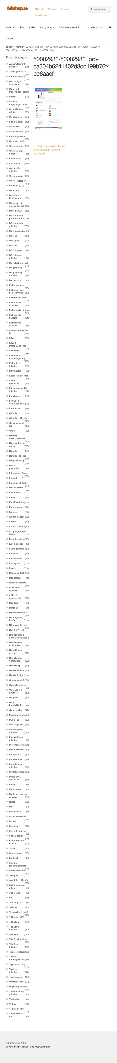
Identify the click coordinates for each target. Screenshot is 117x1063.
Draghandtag (15, 267)
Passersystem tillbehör (16, 731)
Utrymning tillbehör (18, 986)
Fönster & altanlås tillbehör (18, 389)
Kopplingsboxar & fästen (18, 533)
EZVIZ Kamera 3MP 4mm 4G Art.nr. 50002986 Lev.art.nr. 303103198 (57, 46)
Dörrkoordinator (17, 230)
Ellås (11, 338)
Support (10, 38)
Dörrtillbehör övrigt (18, 262)
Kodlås (12, 521)
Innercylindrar (16, 487)
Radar (12, 784)
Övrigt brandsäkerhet (16, 704)
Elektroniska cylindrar (15, 304)
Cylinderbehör (16, 145)
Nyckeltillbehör (16, 670)
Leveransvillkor (13, 1046)
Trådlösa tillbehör (13, 945)
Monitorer (14, 602)
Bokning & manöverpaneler (17, 90)
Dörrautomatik (16, 210)
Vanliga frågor (47, 27)
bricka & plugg (16, 121)
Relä (11, 806)
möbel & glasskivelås (15, 596)
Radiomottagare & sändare (18, 795)
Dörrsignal (14, 240)
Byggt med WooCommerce (37, 1046)
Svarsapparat (15, 902)
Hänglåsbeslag (16, 460)
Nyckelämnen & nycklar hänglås (17, 636)
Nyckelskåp (15, 665)
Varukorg (64, 9)
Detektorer (14, 190)
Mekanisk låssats (17, 582)
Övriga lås (14, 697)
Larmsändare (15, 558)
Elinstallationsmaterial (19, 332)
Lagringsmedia (16, 548)
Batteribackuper (17, 76)
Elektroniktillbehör (18, 297)
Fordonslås (14, 408)
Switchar (13, 907)
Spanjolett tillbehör (18, 880)
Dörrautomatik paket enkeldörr (17, 217)
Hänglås (13, 450)
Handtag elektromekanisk (17, 437)
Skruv (12, 848)
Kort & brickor (16, 543)
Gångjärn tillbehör (18, 418)
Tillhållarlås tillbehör (15, 928)
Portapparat (15, 754)
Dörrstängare (15, 250)
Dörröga (13, 235)
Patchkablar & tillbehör (16, 738)
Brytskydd (14, 126)
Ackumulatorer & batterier (17, 65)
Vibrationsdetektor (16, 1015)
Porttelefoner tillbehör (15, 765)
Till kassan (52, 9)
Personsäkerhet (17, 744)
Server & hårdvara (18, 830)
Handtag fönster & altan (17, 444)
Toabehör (14, 934)
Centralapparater (17, 136)
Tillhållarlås (15, 921)
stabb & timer (15, 892)
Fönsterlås (14, 395)
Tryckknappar (16, 976)
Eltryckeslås (15, 370)
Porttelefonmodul (17, 771)
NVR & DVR (14, 629)
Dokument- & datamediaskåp (16, 204)
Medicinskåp (15, 577)
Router (12, 821)
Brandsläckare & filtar (16, 111)
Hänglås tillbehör (17, 455)
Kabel (12, 497)
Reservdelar (15, 811)
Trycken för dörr (17, 964)
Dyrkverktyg (15, 280)
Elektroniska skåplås (15, 324)
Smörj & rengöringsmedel (17, 864)
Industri (13, 478)
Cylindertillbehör (17, 180)
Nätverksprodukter (18, 612)
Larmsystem (15, 563)
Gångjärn (13, 413)
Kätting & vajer (16, 516)
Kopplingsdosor (17, 539)
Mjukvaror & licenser (15, 589)
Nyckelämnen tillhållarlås (15, 659)
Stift (11, 897)
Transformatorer (17, 951)
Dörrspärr (13, 245)
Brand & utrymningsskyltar (18, 103)
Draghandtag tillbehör (15, 274)
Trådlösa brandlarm (18, 939)
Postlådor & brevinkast (15, 778)
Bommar (13, 96)
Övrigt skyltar (15, 710)
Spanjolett (14, 875)
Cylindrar (13, 185)
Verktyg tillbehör (17, 1008)
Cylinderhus (15, 158)
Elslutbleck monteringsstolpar (18, 357)
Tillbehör (13, 917)
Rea (22, 27)
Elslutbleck (14, 350)
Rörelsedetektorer (18, 816)
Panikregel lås (16, 724)
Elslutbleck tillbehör (14, 364)
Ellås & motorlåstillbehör (17, 344)
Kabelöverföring (17, 502)
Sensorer (13, 826)
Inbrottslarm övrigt (18, 473)
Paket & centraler (17, 714)
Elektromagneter (17, 285)
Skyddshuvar (15, 853)
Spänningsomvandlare (17, 886)
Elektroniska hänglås (15, 316)
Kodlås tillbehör (17, 526)
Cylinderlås (14, 163)
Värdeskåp (14, 999)
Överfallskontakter (18, 684)
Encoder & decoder (18, 375)
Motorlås (13, 607)
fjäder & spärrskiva (14, 382)
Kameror (20, 46)
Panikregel (14, 719)
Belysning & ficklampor (15, 83)
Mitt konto (39, 9)
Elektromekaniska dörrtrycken (16, 291)
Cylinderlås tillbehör (14, 169)
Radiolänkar (15, 789)
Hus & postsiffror (14, 467)
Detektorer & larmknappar (15, 197)
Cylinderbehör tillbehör (16, 152)
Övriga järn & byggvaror (15, 691)
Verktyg (13, 1004)
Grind (12, 430)
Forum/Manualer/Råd (69, 27)
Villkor (32, 27)
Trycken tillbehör (13, 970)
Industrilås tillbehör (18, 482)
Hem (11, 46)
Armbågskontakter (18, 71)
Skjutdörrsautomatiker (16, 842)
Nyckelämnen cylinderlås (15, 644)
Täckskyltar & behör (19, 912)
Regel (12, 801)
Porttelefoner (15, 759)
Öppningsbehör (17, 680)
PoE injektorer (16, 749)
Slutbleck (13, 857)
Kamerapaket (15, 507)
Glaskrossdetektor (17, 424)
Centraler (13, 141)
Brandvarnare (15, 116)
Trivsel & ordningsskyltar (17, 958)
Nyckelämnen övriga (15, 651)
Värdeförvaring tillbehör (16, 993)
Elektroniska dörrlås (19, 310)
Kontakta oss (41, 15)
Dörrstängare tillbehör (15, 256)
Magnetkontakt (16, 572)
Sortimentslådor (17, 870)
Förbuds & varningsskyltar (16, 402)
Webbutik (11, 27)
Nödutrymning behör (16, 619)
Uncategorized (16, 981)
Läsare (12, 568)
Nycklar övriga (16, 675)
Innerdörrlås (15, 492)
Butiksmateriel (16, 131)
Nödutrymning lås (18, 625)
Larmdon (13, 553)
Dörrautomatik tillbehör (16, 224)
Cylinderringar (16, 175)
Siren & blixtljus (17, 835)
